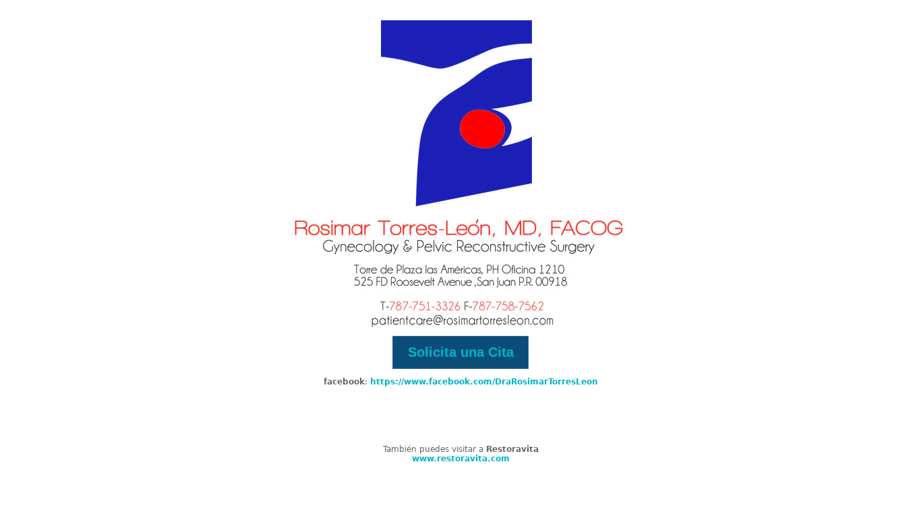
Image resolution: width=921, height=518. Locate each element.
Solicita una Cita (461, 352)
